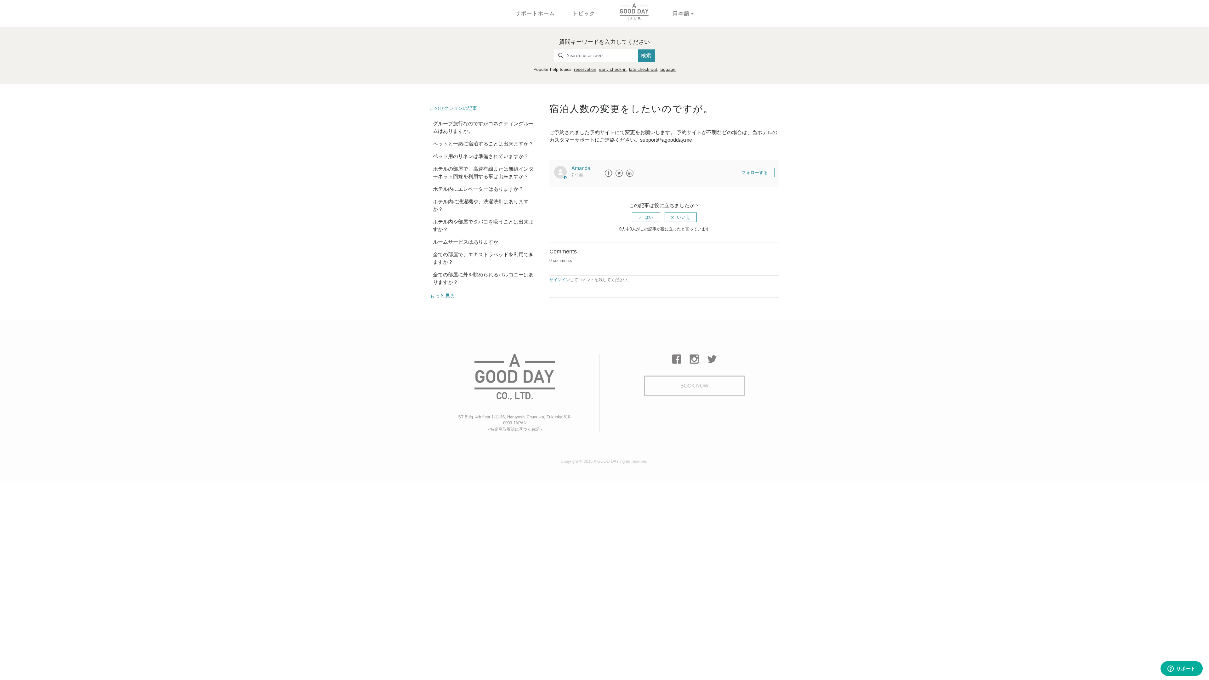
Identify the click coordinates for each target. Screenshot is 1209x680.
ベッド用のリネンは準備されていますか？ (481, 156)
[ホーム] (634, 11)
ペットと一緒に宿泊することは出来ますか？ (483, 143)
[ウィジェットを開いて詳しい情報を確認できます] (1181, 669)
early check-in (613, 69)
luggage (668, 69)
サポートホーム (535, 13)
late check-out (643, 69)
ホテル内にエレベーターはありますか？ (478, 189)
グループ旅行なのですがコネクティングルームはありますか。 (483, 127)
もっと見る (442, 295)
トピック (584, 13)
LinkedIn (629, 173)
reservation (585, 69)
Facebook (608, 173)
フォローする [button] (754, 172)
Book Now (694, 385)
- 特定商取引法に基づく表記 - (515, 429)
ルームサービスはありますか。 (468, 242)
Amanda (580, 168)
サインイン (559, 279)
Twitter (619, 173)
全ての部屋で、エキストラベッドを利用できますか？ (483, 258)
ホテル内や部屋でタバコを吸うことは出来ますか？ (483, 225)
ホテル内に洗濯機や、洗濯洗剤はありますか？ (481, 205)
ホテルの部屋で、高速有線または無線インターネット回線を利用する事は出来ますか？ (483, 172)
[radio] (646, 217)
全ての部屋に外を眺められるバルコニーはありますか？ (483, 278)
